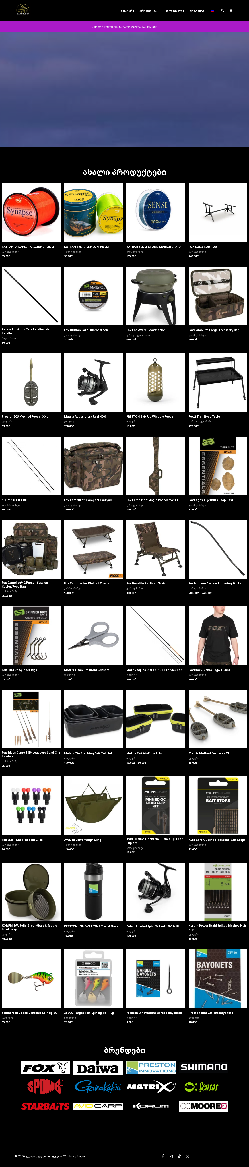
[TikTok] (179, 1156)
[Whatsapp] (187, 1156)
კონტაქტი (197, 10)
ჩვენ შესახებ (174, 10)
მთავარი (127, 10)
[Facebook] (163, 1156)
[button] (222, 10)
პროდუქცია (148, 10)
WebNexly (70, 1156)
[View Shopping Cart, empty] (231, 10)
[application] (158, 10)
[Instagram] (171, 1156)
